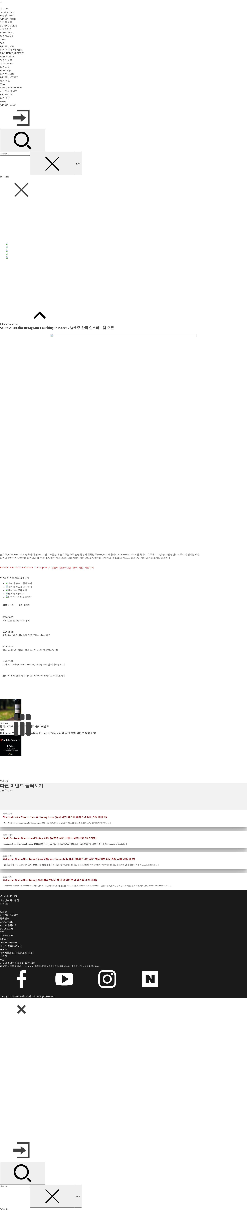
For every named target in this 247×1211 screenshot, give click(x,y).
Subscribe (4, 176)
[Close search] (52, 163)
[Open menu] (1, 2)
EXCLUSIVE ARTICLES (12, 53)
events (3, 101)
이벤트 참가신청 (8, 301)
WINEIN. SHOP (8, 105)
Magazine (4, 8)
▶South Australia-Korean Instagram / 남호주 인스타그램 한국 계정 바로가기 (47, 567)
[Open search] (22, 140)
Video (2, 84)
